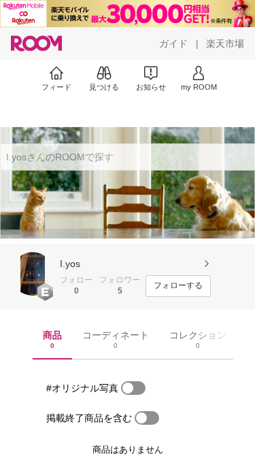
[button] (32, 274)
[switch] (133, 388)
